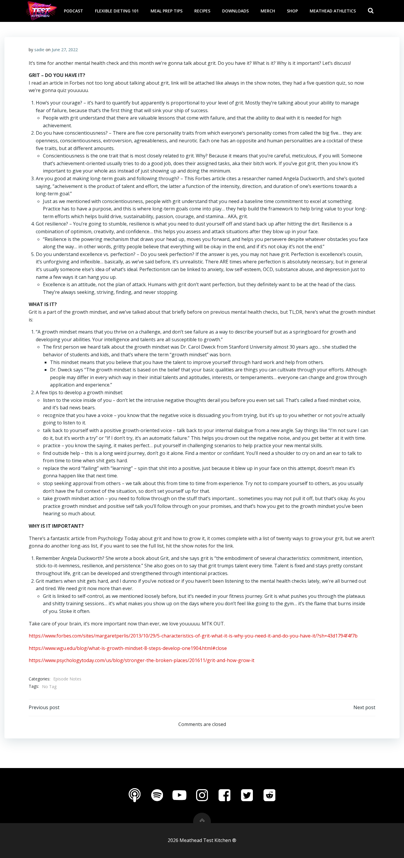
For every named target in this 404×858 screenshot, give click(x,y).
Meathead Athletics (333, 11)
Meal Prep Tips (166, 11)
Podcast (73, 11)
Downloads (235, 11)
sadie (39, 49)
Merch (268, 11)
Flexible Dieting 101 (117, 11)
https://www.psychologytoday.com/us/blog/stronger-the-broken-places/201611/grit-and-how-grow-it (141, 660)
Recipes (202, 11)
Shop (292, 11)
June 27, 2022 (65, 49)
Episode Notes (67, 679)
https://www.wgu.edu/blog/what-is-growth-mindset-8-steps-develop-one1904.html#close (128, 648)
